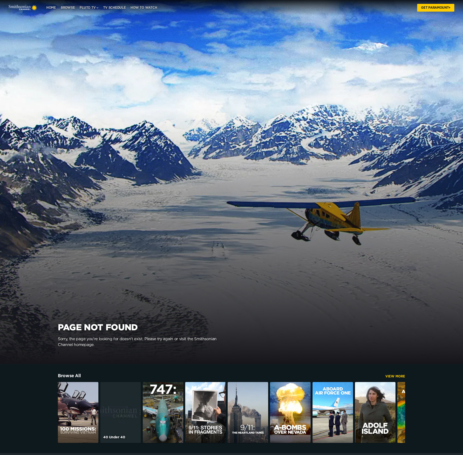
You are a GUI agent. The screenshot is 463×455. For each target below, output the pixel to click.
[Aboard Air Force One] (333, 412)
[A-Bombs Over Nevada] (290, 412)
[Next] (398, 412)
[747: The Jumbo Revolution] (163, 412)
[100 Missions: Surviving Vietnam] (78, 412)
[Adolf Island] (375, 412)
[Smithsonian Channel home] (23, 8)
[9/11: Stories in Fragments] (205, 412)
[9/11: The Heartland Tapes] (248, 412)
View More (395, 376)
